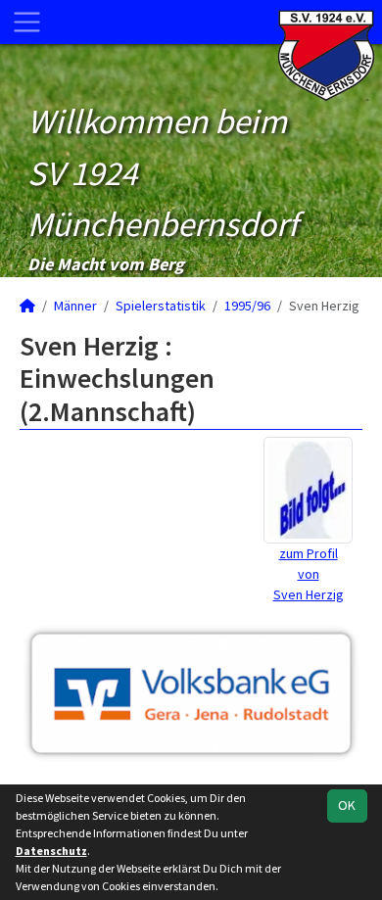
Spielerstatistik (161, 305)
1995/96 (247, 305)
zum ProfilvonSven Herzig (308, 574)
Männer (75, 305)
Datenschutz (51, 850)
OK (347, 805)
